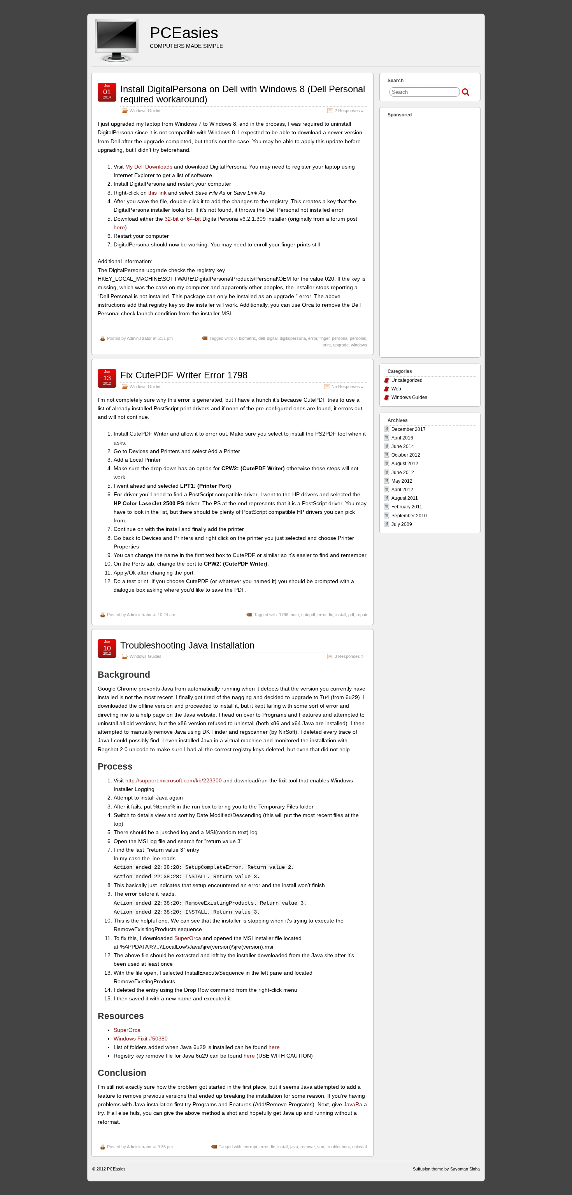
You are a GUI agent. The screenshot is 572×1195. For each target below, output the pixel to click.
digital (272, 338)
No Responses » (347, 386)
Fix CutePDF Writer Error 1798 (183, 375)
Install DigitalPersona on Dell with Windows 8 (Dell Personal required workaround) (242, 94)
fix (331, 614)
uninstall (359, 1146)
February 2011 (406, 507)
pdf (351, 614)
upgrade (341, 345)
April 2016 (402, 438)
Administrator (139, 338)
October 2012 (405, 455)
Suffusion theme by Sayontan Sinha (446, 1169)
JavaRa (353, 1104)
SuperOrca (187, 938)
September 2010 (409, 515)
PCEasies (184, 32)
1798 (283, 614)
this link (157, 193)
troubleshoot (338, 1146)
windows (359, 345)
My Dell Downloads (148, 166)
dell (261, 338)
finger (324, 338)
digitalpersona (293, 338)
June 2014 (402, 446)
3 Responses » (349, 656)
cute (295, 614)
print (327, 345)
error (312, 338)
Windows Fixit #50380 (141, 1038)
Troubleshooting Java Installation (187, 645)
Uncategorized (407, 380)
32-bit (172, 219)
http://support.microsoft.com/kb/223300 (173, 780)
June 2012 (402, 472)
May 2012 (401, 481)
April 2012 (402, 489)
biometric (247, 338)
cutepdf (308, 614)
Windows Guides (145, 110)
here (119, 227)
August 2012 (404, 463)
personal (358, 338)
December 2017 (408, 429)
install (340, 614)
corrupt (250, 1146)
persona (339, 338)
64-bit (194, 219)
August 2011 (404, 498)
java (294, 1146)
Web (396, 389)
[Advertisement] (430, 237)
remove (307, 1146)
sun (320, 1146)
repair (361, 614)
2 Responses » (349, 110)
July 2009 (401, 524)
